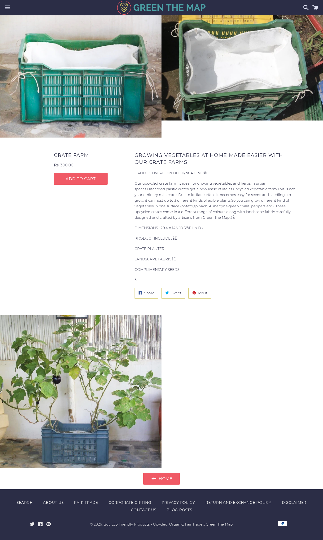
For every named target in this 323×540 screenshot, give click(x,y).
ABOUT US (53, 502)
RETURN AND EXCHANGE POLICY (238, 502)
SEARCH (25, 502)
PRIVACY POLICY (178, 502)
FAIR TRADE (86, 502)
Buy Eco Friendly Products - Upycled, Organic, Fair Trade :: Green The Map (168, 524)
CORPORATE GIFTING (130, 502)
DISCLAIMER (294, 502)
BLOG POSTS (179, 510)
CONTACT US (144, 510)
